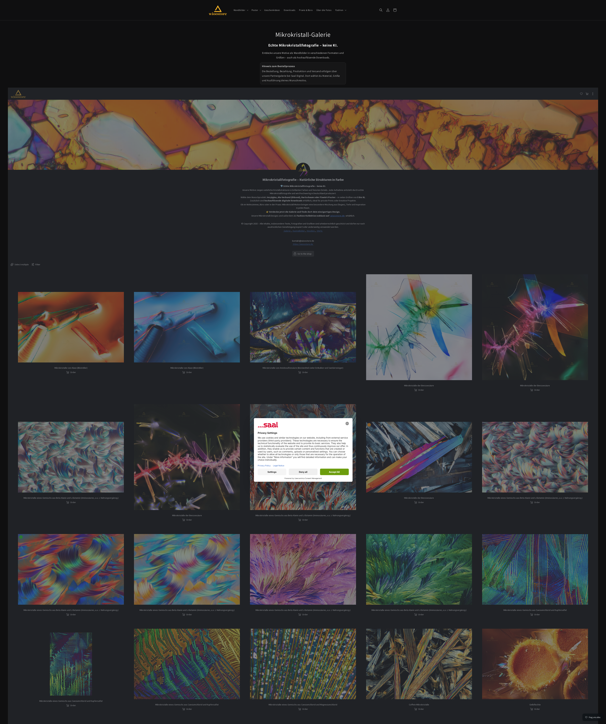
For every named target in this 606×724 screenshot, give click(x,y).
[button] (241, 10)
